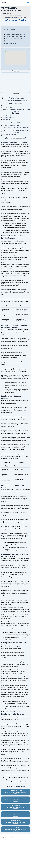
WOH (3, 3)
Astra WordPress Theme (25, 837)
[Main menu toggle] (28, 2)
